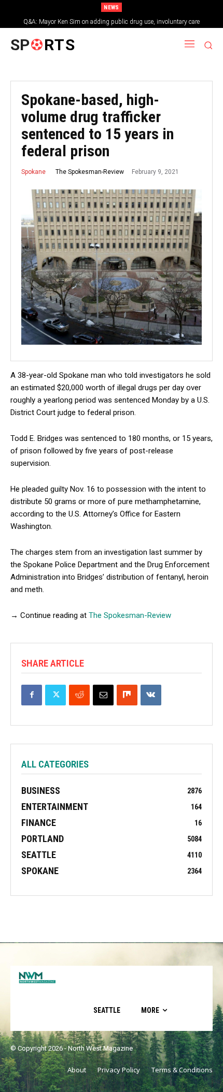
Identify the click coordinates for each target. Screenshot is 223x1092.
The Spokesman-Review (89, 172)
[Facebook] (31, 695)
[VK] (151, 695)
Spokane (33, 172)
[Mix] (127, 695)
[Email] (103, 695)
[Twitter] (55, 695)
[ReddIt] (79, 695)
